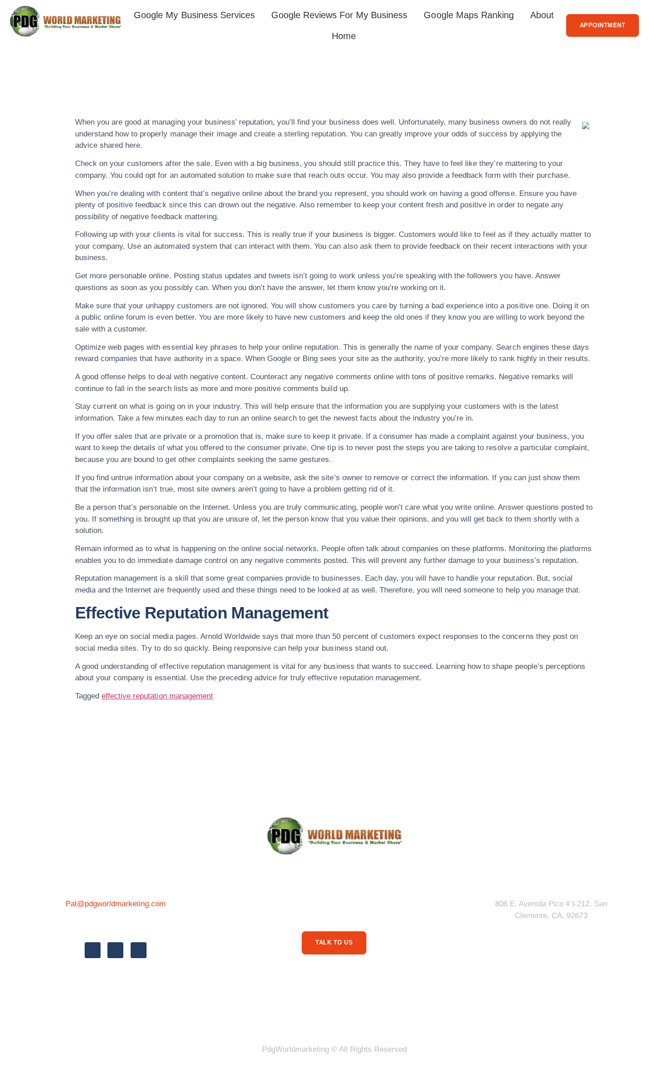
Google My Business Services (194, 15)
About (542, 15)
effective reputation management (157, 696)
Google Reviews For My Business (339, 15)
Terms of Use (297, 1014)
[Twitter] (115, 950)
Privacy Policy (231, 1014)
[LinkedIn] (139, 950)
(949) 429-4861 (115, 924)
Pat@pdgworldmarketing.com (116, 903)
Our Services (361, 1014)
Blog (409, 1014)
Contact (448, 1014)
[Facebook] (93, 950)
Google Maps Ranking (468, 15)
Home (344, 36)
